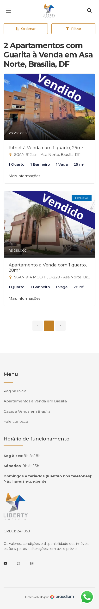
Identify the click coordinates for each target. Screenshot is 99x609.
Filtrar (76, 29)
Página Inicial (15, 391)
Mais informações (24, 176)
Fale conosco (16, 421)
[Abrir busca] (89, 11)
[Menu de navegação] (10, 11)
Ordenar (28, 29)
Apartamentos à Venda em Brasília (35, 401)
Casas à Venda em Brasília (27, 411)
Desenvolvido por (37, 596)
